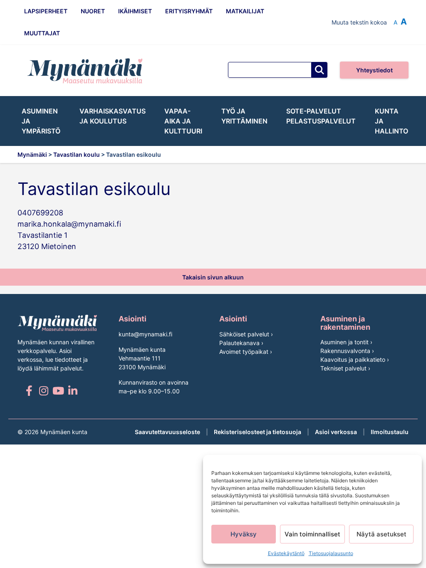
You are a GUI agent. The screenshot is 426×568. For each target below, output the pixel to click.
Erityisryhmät (189, 11)
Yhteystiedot (374, 70)
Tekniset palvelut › (345, 368)
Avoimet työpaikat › (245, 351)
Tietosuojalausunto (331, 553)
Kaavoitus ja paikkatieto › (354, 359)
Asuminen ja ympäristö (41, 121)
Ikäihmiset (135, 11)
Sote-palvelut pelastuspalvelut (321, 116)
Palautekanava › (241, 342)
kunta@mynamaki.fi (145, 334)
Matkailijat (245, 11)
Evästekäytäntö (286, 553)
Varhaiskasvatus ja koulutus (112, 116)
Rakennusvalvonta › (347, 350)
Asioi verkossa (336, 431)
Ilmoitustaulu (390, 431)
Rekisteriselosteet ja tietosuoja (257, 431)
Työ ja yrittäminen (244, 116)
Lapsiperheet (45, 11)
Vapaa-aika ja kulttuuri (183, 121)
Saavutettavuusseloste (167, 431)
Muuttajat (42, 33)
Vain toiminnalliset (312, 534)
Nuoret (93, 11)
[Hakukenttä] (270, 70)
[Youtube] (58, 390)
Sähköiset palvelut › (246, 334)
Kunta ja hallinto (391, 121)
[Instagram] (43, 390)
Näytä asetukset (381, 534)
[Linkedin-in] (72, 390)
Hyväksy (243, 534)
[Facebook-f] (29, 390)
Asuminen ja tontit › (346, 342)
